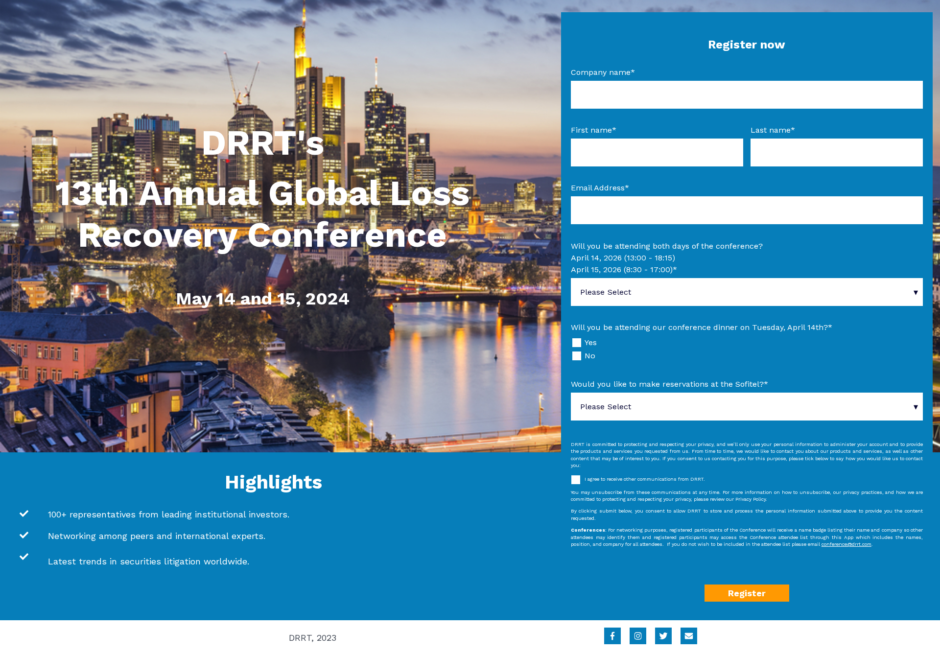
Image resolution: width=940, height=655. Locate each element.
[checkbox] (747, 349)
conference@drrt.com (846, 544)
